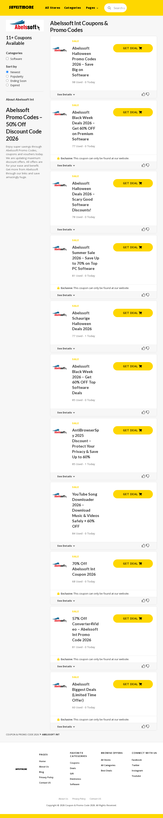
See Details (64, 94)
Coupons (75, 762)
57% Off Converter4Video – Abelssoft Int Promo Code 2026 (85, 629)
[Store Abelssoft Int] (25, 25)
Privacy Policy (46, 777)
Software (74, 784)
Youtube (136, 776)
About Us (44, 766)
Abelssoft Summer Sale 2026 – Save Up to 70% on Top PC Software (85, 258)
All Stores (52, 8)
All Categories (108, 765)
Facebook (137, 760)
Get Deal (131, 48)
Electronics (75, 779)
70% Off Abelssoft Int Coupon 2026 (84, 568)
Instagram (137, 770)
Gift (72, 773)
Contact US (45, 782)
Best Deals (106, 770)
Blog (41, 772)
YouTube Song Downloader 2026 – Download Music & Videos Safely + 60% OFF (85, 510)
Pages (90, 8)
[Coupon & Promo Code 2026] (21, 7)
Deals (73, 768)
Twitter (135, 765)
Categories (72, 8)
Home (42, 761)
